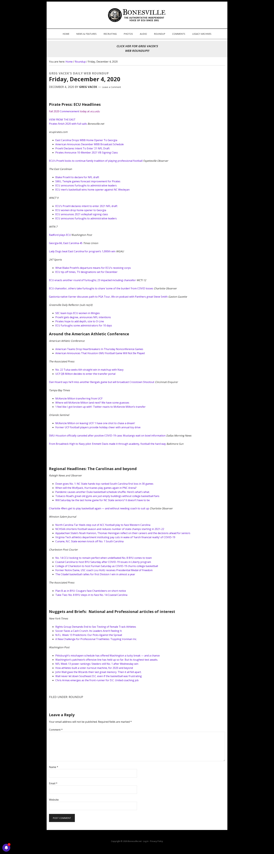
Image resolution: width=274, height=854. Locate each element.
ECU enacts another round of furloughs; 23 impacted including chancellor (92, 280)
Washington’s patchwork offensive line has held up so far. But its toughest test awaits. (106, 659)
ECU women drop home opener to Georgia (80, 210)
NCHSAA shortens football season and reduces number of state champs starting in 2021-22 (109, 529)
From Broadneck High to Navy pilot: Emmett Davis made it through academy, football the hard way (107, 444)
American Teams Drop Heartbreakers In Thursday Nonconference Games (99, 349)
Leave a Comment (111, 87)
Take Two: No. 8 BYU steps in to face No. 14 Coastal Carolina (91, 595)
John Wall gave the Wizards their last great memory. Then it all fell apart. (98, 672)
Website (54, 799)
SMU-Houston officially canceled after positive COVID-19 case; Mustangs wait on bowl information (107, 435)
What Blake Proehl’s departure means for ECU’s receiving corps (93, 268)
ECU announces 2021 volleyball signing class (81, 214)
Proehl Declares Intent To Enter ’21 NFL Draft (82, 148)
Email (53, 783)
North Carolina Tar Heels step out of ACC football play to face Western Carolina (102, 525)
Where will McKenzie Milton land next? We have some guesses (92, 402)
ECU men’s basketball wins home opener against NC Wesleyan (92, 189)
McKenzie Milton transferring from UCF (78, 398)
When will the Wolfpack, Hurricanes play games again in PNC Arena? (96, 488)
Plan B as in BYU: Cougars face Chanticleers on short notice (90, 591)
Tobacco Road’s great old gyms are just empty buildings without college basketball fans (107, 496)
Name (53, 767)
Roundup (76, 697)
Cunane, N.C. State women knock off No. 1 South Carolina (89, 541)
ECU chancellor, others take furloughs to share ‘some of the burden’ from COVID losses (101, 288)
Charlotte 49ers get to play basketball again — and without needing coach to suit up (99, 508)
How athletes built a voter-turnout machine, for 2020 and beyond (94, 668)
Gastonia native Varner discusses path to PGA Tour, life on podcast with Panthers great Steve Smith (108, 296)
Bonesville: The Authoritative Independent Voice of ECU (137, 15)
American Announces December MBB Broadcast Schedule (89, 144)
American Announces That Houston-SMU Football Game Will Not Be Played (100, 353)
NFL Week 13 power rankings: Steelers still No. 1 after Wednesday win (96, 664)
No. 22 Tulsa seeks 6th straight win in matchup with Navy (89, 369)
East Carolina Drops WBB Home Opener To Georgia (86, 140)
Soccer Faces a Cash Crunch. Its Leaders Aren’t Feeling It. (88, 631)
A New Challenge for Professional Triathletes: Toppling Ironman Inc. (96, 639)
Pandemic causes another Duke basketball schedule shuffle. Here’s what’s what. (102, 492)
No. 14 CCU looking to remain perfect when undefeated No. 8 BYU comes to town (103, 558)
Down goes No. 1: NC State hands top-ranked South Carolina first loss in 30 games (104, 483)
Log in (146, 841)
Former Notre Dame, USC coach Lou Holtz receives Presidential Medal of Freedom (104, 570)
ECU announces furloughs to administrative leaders (86, 185)
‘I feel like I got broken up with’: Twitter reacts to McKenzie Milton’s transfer (100, 406)
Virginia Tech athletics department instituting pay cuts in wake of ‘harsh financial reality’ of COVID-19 (115, 537)
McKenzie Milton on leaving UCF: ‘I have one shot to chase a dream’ (95, 423)
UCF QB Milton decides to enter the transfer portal (85, 374)
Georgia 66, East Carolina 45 (65, 243)
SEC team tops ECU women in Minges (77, 313)
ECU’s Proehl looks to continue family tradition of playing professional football (96, 161)
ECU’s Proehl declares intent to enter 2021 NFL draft (86, 206)
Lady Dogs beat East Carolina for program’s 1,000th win (82, 251)
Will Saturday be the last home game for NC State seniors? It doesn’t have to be (102, 500)
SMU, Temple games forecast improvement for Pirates (87, 181)
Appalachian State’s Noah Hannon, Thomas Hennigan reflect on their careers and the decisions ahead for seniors (122, 533)
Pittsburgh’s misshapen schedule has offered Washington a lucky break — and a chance (107, 655)
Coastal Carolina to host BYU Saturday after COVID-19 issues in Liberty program (103, 562)
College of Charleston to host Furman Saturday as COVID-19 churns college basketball (106, 566)
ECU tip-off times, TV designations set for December (86, 272)
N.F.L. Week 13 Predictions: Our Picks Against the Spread (88, 635)
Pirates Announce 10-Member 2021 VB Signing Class (86, 152)
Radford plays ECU (60, 235)
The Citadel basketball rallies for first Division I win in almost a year (95, 574)
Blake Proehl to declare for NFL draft (77, 177)
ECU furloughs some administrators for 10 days (83, 325)
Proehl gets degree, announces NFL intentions (83, 317)
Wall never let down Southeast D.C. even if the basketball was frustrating (98, 676)
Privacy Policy (156, 841)
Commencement (69, 111)
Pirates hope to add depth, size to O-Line (79, 321)
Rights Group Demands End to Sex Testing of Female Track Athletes (95, 626)
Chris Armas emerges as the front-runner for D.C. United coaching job (97, 680)
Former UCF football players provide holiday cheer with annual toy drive (97, 427)
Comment (56, 729)
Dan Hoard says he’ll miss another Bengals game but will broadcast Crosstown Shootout (101, 382)
